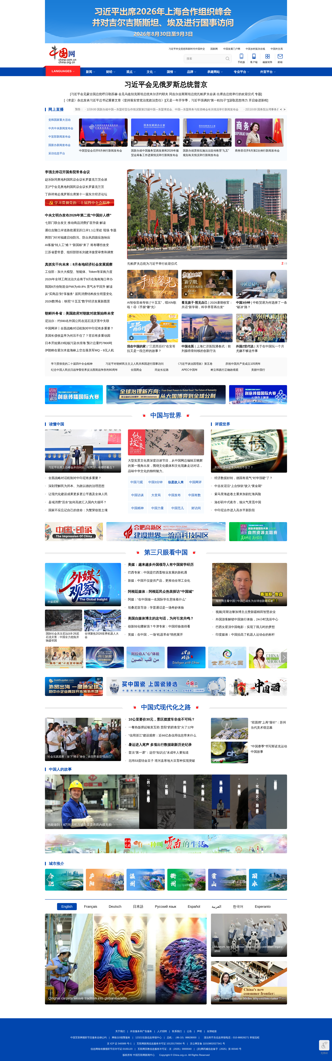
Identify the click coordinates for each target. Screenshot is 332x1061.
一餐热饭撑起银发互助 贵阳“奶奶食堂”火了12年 (161, 727)
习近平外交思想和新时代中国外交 (187, 48)
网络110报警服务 (121, 1037)
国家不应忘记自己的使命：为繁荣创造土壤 (78, 510)
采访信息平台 (56, 153)
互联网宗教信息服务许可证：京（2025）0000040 (165, 1049)
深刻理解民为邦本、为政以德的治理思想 (76, 486)
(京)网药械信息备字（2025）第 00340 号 (219, 1049)
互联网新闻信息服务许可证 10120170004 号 (161, 1043)
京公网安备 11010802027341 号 (207, 1043)
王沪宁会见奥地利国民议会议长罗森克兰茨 (74, 187)
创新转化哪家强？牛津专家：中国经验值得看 (159, 626)
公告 (189, 1031)
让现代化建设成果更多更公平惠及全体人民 (78, 494)
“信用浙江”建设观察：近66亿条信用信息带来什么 (162, 735)
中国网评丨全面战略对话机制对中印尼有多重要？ (79, 328)
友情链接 (212, 1031)
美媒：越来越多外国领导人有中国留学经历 (161, 564)
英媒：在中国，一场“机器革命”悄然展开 (155, 634)
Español (194, 906)
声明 (199, 1031)
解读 (103, 223)
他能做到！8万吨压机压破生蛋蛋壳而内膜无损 (80, 824)
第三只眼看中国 (166, 552)
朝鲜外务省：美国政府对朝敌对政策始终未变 (79, 313)
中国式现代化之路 (166, 707)
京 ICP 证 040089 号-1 (119, 1043)
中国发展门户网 (231, 48)
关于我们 (120, 1031)
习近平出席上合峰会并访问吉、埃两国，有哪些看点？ (81, 467)
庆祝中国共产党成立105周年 (243, 363)
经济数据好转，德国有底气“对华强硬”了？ (243, 478)
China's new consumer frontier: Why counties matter (246, 998)
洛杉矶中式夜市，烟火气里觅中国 (237, 502)
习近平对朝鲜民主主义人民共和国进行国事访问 (134, 363)
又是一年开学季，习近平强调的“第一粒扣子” (196, 100)
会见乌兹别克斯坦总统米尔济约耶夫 (143, 94)
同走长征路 (162, 369)
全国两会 (136, 369)
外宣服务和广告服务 (141, 1031)
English (66, 906)
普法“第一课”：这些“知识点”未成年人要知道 (158, 752)
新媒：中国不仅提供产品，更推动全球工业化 (159, 580)
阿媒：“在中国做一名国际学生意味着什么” (157, 599)
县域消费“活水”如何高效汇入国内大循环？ (77, 502)
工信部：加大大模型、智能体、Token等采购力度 (78, 272)
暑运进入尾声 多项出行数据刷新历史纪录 (160, 744)
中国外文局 (277, 48)
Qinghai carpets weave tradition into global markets (87, 998)
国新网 (214, 48)
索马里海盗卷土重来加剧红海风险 (237, 494)
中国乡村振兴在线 (255, 48)
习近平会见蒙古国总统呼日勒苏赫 (94, 94)
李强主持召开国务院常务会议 (67, 172)
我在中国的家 (136, 346)
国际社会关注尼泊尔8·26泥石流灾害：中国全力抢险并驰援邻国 (62, 637)
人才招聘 (162, 1031)
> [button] (284, 109)
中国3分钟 (243, 302)
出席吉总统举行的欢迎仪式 (235, 94)
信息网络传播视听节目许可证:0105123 (111, 1049)
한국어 (238, 906)
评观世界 (222, 424)
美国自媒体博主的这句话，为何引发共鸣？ (161, 618)
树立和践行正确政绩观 (224, 369)
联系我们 (177, 1031)
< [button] (281, 109)
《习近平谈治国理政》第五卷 (195, 363)
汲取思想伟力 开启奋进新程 (248, 100)
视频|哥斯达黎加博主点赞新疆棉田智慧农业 (246, 612)
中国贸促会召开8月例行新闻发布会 (100, 150)
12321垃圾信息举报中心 (148, 1037)
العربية (216, 906)
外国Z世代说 (244, 346)
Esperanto (263, 906)
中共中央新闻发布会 (60, 128)
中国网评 (195, 482)
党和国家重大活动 (59, 119)
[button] (284, 214)
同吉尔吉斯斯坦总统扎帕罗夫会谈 (192, 94)
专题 (258, 94)
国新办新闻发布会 (59, 145)
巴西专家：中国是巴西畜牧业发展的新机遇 (157, 572)
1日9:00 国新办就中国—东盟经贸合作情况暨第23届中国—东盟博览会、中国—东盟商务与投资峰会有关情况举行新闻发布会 (162, 109)
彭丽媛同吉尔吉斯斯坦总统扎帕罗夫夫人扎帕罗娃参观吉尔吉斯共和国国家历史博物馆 (186, 263)
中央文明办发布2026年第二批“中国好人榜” (78, 215)
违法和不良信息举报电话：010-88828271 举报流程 (231, 1037)
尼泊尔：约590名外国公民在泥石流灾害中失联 (77, 321)
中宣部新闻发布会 (59, 136)
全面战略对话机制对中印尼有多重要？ (74, 478)
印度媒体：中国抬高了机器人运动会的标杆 (245, 634)
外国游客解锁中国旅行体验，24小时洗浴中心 (247, 619)
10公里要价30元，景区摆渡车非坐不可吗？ (161, 719)
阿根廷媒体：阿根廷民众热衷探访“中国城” (161, 591)
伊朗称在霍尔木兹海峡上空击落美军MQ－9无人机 (79, 350)
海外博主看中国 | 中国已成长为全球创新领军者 (244, 600)
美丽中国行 (258, 369)
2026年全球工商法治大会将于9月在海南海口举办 (79, 279)
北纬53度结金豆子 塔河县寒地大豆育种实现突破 (161, 760)
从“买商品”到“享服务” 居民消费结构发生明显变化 (78, 294)
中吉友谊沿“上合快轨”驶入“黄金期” (238, 486)
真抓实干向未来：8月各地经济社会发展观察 (79, 264)
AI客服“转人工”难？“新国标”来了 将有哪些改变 (77, 245)
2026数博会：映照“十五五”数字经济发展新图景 (77, 301)
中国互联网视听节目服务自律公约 (88, 1037)
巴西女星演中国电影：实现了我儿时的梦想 (245, 627)
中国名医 (188, 346)
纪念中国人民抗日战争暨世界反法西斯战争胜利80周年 (84, 369)
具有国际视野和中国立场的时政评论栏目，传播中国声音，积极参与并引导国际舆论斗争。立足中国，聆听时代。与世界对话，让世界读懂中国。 (165, 466)
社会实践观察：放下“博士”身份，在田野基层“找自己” (80, 756)
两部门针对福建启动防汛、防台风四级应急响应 (77, 237)
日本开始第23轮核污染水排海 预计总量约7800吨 (78, 343)
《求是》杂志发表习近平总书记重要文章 (93, 100)
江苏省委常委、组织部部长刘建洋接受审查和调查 (79, 252)
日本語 (138, 906)
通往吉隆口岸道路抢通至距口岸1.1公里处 (73, 230)
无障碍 (324, 1053)
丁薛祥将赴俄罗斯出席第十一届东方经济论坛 (76, 194)
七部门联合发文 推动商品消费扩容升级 (72, 223)
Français (90, 906)
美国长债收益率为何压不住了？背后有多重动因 (77, 335)
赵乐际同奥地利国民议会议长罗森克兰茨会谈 (76, 179)
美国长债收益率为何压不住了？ (233, 467)
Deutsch (115, 906)
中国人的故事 (60, 769)
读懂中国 (56, 424)
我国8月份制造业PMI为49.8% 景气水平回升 (75, 286)
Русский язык (165, 906)
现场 (106, 230)
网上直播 (56, 109)
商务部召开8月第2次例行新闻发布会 (257, 150)
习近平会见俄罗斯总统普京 (166, 84)
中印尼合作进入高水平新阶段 (234, 510)
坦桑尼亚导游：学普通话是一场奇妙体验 (156, 607)
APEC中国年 (190, 369)
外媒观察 (53, 601)
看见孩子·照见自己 (195, 302)
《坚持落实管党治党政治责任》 (142, 100)
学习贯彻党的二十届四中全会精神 (72, 363)
